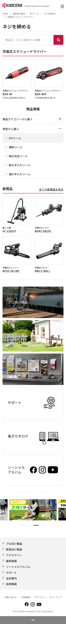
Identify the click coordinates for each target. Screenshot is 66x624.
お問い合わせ (10, 597)
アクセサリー (14, 555)
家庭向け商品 (19, 13)
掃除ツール (15, 147)
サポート (11, 572)
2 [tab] (29, 525)
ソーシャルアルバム (18, 566)
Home (5, 13)
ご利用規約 (25, 597)
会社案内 (11, 578)
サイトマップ (56, 597)
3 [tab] (36, 525)
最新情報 (11, 561)
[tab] (33, 119)
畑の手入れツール (19, 174)
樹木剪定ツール (18, 156)
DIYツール (34, 13)
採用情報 (11, 584)
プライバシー (40, 597)
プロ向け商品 (14, 543)
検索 (58, 40)
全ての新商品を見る (51, 189)
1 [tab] (23, 525)
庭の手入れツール (19, 165)
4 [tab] (42, 525)
